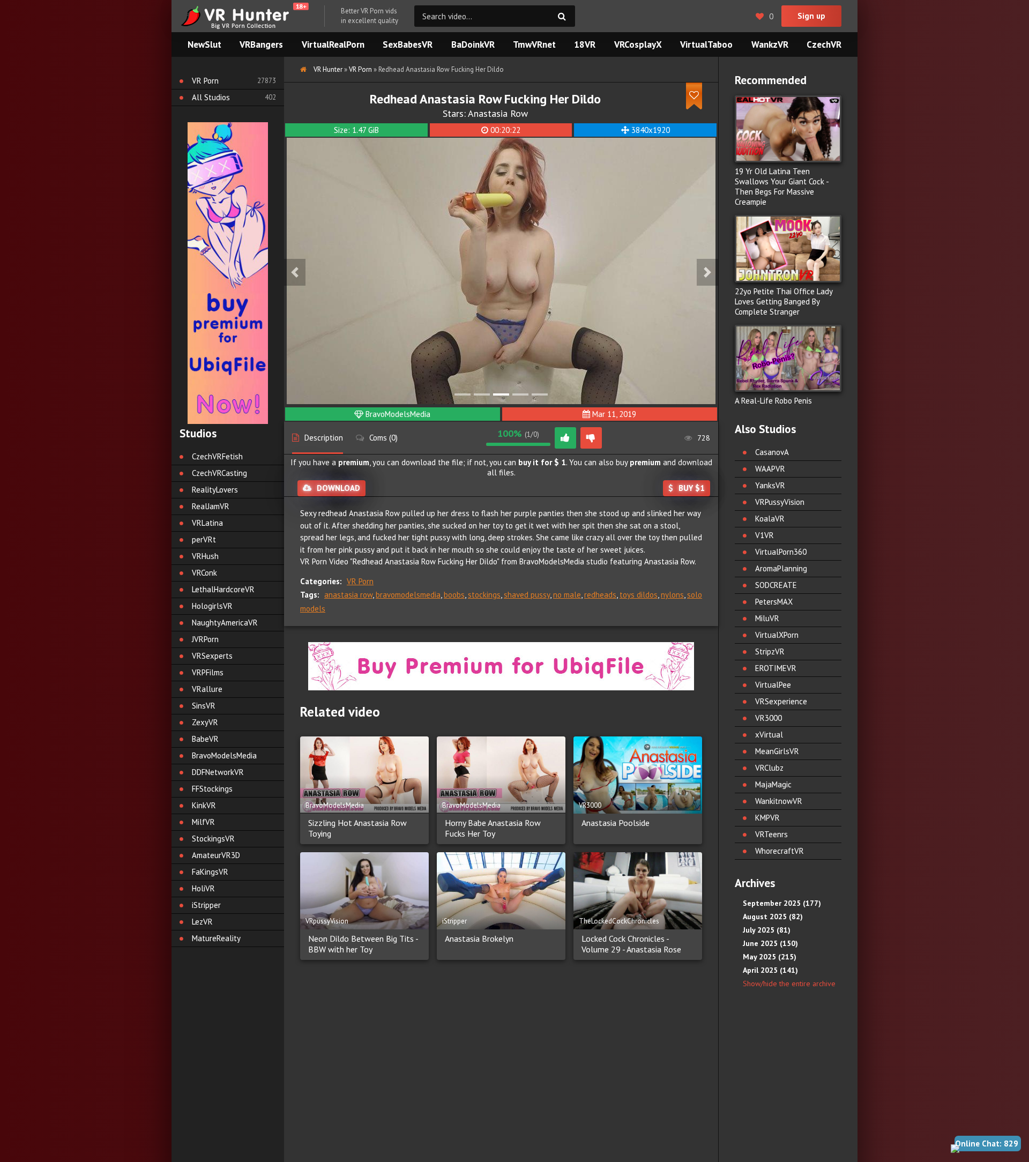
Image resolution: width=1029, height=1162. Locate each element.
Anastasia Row (498, 113)
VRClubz (769, 768)
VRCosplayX (638, 44)
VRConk (204, 573)
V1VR (764, 535)
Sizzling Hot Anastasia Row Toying (357, 828)
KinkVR (204, 805)
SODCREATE (776, 585)
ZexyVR (205, 722)
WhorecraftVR (779, 851)
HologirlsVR (212, 606)
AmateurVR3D (216, 855)
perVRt (204, 539)
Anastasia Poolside (615, 822)
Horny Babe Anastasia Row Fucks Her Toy (493, 828)
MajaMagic (773, 784)
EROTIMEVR (775, 668)
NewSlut (204, 44)
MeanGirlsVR (777, 751)
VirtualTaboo (706, 44)
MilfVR (203, 822)
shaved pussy (527, 595)
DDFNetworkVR (218, 772)
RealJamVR (210, 506)
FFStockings (212, 789)
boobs (454, 595)
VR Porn (360, 581)
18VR (584, 44)
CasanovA (772, 452)
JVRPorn (205, 639)
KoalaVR (770, 518)
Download (338, 488)
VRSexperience (781, 701)
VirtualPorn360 (781, 552)
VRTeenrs (771, 834)
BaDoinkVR (473, 44)
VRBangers (261, 44)
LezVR (202, 922)
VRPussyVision (779, 502)
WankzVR (769, 44)
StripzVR (770, 651)
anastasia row (348, 595)
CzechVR (824, 44)
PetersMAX (774, 602)
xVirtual (769, 734)
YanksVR (770, 485)
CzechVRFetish (217, 456)
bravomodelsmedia (408, 595)
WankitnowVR (778, 801)
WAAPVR (770, 469)
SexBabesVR (408, 44)
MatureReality (216, 938)
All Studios (211, 97)
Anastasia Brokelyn (479, 938)
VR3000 (768, 718)
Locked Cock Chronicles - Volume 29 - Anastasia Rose (631, 944)
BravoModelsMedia (398, 414)
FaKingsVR (210, 872)
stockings (484, 595)
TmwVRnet (534, 44)
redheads (600, 595)
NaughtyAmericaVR (225, 622)
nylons (672, 595)
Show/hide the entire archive (789, 983)
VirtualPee (773, 685)
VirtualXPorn (777, 635)
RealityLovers (215, 490)
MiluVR (767, 618)
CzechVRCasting (219, 473)
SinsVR (203, 706)
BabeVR (205, 739)
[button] (294, 272)
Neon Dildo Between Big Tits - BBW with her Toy (363, 944)
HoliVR (203, 888)
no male (567, 595)
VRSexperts (212, 656)
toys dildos (639, 595)
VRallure (207, 689)
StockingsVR (213, 838)
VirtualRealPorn (333, 44)
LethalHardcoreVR (223, 589)
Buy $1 (691, 488)
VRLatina (207, 523)
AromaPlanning (781, 568)
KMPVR (767, 818)
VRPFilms (207, 672)
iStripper (206, 905)
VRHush (205, 556)
